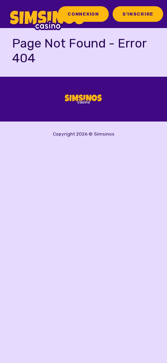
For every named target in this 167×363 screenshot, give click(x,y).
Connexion (83, 14)
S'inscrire (137, 14)
